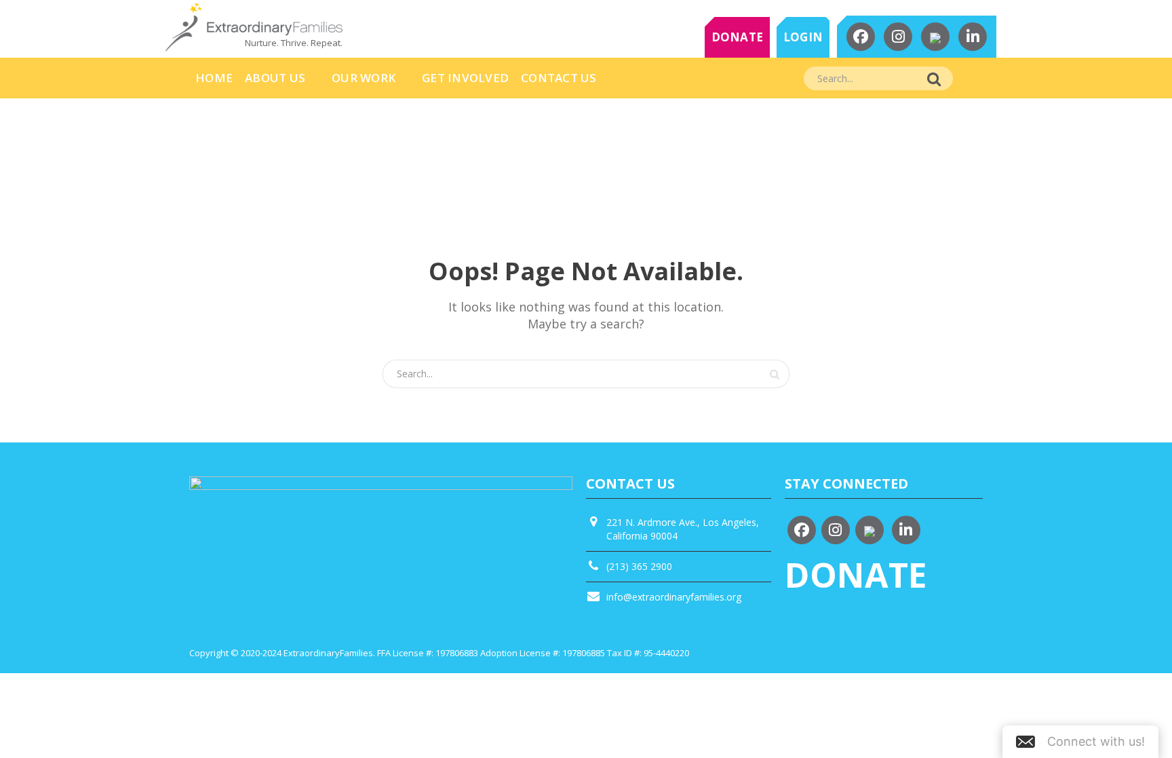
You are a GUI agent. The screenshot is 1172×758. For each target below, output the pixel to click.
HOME (214, 78)
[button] (1080, 741)
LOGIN (803, 37)
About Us (275, 78)
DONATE (737, 37)
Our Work (363, 78)
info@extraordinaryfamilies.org (673, 596)
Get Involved (465, 78)
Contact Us (559, 78)
